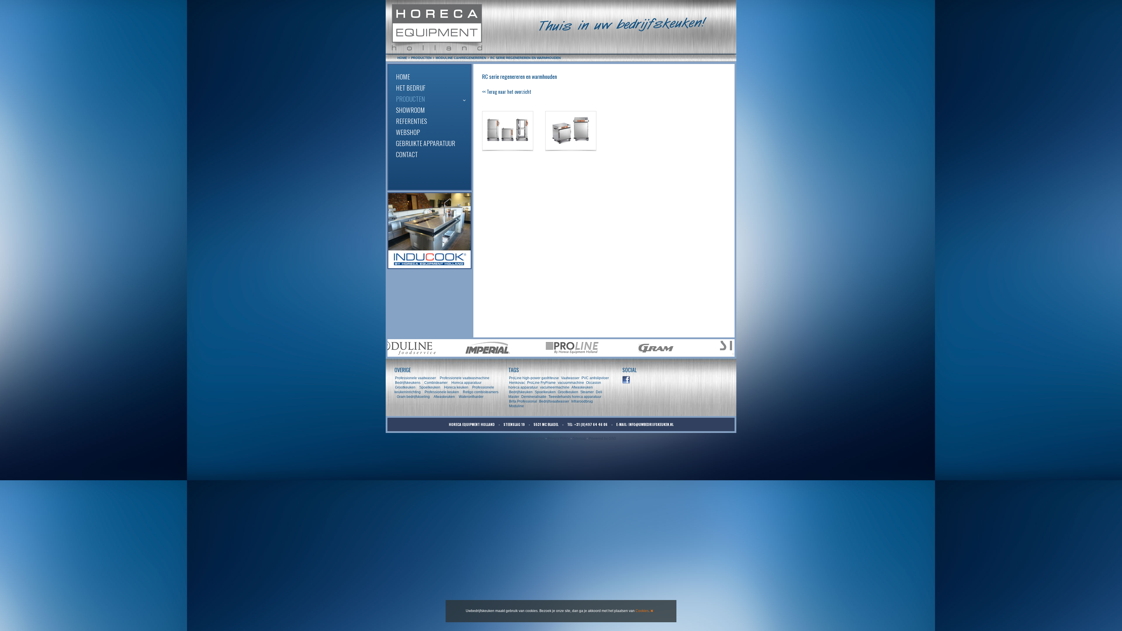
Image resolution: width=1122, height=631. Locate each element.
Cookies (642, 611)
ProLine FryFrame (541, 383)
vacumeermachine (554, 387)
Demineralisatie (533, 397)
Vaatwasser (570, 378)
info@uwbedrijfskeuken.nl (650, 424)
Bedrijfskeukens (408, 383)
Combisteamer (436, 383)
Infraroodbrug (582, 401)
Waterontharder (471, 397)
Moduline (516, 406)
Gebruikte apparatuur (425, 143)
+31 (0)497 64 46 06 (590, 424)
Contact (407, 154)
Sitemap (579, 438)
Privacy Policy (559, 438)
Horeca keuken (456, 387)
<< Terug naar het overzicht (506, 91)
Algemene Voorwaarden (525, 438)
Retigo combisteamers (480, 392)
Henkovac (517, 383)
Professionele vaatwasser (415, 378)
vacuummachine (571, 383)
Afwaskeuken (444, 397)
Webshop (408, 132)
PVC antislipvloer (595, 378)
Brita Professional (523, 401)
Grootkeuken (405, 387)
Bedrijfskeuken (521, 392)
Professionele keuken (442, 392)
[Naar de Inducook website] (429, 230)
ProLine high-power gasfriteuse (534, 378)
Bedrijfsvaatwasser (554, 401)
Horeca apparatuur (466, 383)
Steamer (587, 392)
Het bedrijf (410, 88)
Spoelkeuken (429, 387)
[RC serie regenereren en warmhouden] (507, 130)
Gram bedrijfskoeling (413, 397)
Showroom (410, 110)
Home (403, 76)
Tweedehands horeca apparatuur (574, 397)
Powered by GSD (602, 438)
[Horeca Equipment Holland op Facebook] (626, 380)
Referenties (411, 121)
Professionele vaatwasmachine (464, 378)
